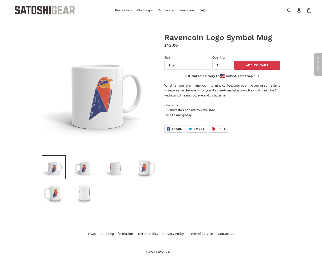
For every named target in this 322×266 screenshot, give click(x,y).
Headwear (186, 10)
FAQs (203, 10)
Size (167, 57)
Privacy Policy (173, 234)
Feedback (318, 65)
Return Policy (148, 234)
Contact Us (226, 234)
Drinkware (166, 10)
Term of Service (201, 234)
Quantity (218, 57)
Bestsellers (123, 10)
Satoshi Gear (164, 251)
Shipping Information (117, 234)
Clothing (146, 10)
